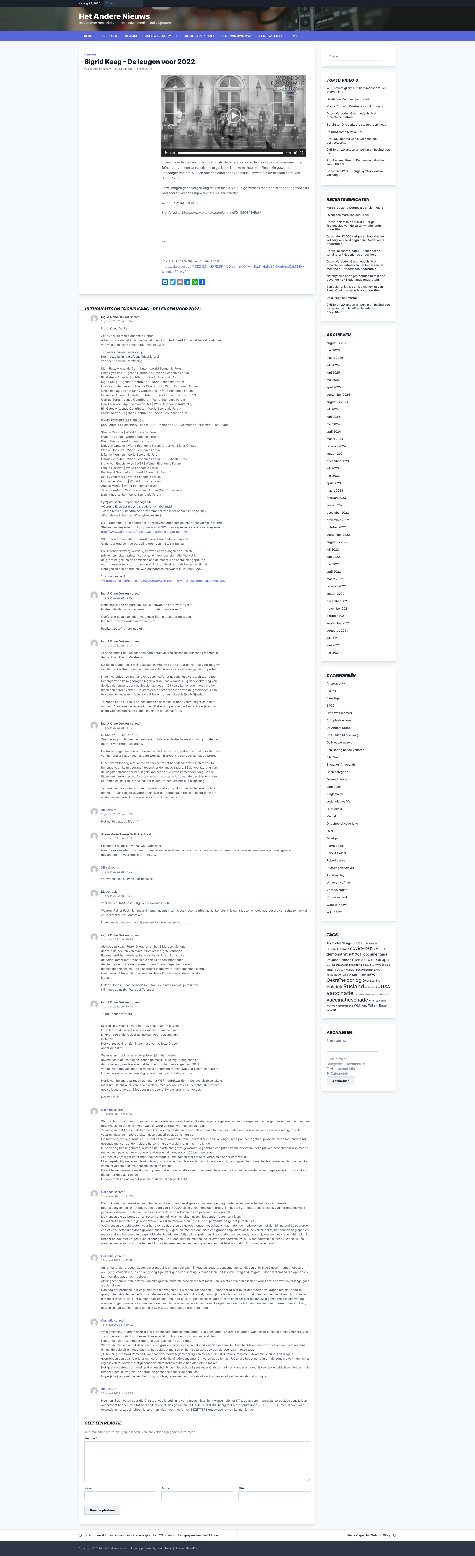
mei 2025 (333, 380)
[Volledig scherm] (301, 153)
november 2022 (338, 520)
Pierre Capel (335, 846)
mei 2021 (333, 652)
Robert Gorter (336, 853)
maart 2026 (335, 358)
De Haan (377, 948)
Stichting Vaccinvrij (340, 868)
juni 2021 (333, 645)
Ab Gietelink (336, 943)
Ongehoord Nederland (342, 823)
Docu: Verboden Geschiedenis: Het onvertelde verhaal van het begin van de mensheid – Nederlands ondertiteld (355, 265)
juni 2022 (333, 557)
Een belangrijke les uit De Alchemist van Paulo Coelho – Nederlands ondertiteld (355, 288)
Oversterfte (371, 980)
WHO (364, 1006)
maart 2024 (335, 439)
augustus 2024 (337, 402)
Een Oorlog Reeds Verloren (345, 750)
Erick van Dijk (362, 959)
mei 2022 (333, 564)
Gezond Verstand (339, 779)
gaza (329, 965)
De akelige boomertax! (342, 298)
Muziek (332, 816)
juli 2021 (332, 638)
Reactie (90, 1438)
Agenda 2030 (355, 943)
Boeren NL (371, 943)
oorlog (354, 980)
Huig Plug (369, 965)
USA (385, 986)
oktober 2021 (336, 616)
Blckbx (131, 36)
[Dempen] (295, 153)
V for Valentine (272, 36)
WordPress (164, 1548)
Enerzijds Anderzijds (341, 764)
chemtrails (333, 949)
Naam (88, 1488)
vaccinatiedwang (362, 994)
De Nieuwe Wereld (339, 742)
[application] (233, 115)
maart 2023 (335, 490)
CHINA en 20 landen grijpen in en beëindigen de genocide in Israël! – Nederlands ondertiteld (358, 308)
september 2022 (338, 534)
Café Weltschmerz (161, 36)
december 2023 (338, 461)
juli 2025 (333, 365)
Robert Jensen (337, 860)
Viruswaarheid (337, 897)
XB (103, 810)
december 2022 (338, 512)
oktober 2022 (336, 527)
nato (363, 974)
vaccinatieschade (347, 1000)
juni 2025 (333, 372)
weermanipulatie (344, 1005)
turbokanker (372, 987)
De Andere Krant (199, 36)
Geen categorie (337, 772)
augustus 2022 (337, 542)
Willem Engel (377, 1005)
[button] (233, 115)
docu (357, 954)
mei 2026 (333, 350)
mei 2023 (333, 475)
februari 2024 (336, 446)
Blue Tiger (108, 36)
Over (330, 831)
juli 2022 (333, 549)
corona (344, 949)
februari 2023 (336, 498)
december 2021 (337, 601)
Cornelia (107, 1110)
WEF (357, 1005)
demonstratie (339, 954)
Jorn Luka (334, 787)
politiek (334, 986)
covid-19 (359, 948)
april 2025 (334, 387)
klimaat (377, 970)
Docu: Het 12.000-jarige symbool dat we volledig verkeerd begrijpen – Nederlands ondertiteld (355, 240)
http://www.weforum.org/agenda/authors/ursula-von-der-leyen (145, 532)
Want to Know (337, 905)
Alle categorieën (342, 1069)
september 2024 (338, 394)
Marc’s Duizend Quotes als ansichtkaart (355, 207)
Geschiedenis (340, 964)
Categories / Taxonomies (346, 1064)
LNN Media (334, 809)
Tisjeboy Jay (335, 875)
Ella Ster (332, 757)
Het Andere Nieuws (114, 16)
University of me (338, 882)
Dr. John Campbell (340, 960)
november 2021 (338, 608)
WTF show (334, 912)
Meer (297, 36)
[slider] (230, 153)
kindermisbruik (364, 969)
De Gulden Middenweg (343, 735)
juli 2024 (333, 409)
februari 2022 (336, 586)
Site (241, 1488)
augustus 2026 (337, 343)
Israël (330, 969)
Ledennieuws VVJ (236, 36)
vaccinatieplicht (380, 994)
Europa (382, 959)
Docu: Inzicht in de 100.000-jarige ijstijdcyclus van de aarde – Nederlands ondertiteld (354, 225)
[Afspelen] (166, 153)
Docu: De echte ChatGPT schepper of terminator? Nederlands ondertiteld (353, 252)
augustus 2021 (337, 630)
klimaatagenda (336, 974)
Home (87, 36)
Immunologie (382, 965)
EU (372, 959)
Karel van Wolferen (345, 970)
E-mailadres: (336, 1041)
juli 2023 (333, 468)
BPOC (331, 705)
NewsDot (192, 1548)
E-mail (165, 1488)
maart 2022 (335, 579)
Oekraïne (336, 980)
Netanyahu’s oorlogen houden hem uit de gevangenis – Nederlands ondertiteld (356, 277)
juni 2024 (333, 416)
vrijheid (331, 1005)
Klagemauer (335, 794)
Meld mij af (338, 1059)
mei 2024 (333, 424)
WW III (331, 1010)
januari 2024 (335, 453)
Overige (90, 54)
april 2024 (334, 431)
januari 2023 (335, 505)
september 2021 (338, 623)
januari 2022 (335, 593)
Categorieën (340, 1073)
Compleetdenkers (339, 720)
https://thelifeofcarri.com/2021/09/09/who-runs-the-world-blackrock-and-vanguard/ (165, 580)
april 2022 (334, 571)
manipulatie (353, 975)
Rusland (353, 986)
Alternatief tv (336, 683)
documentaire (375, 954)
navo (371, 974)
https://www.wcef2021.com (154, 527)
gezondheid (356, 964)
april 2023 (334, 483)
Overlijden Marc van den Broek (348, 215)
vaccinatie (340, 993)
